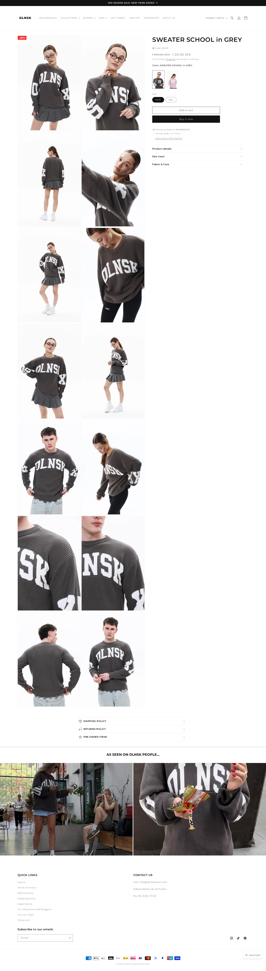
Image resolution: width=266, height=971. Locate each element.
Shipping (170, 59)
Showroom (24, 920)
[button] (70, 18)
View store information (168, 138)
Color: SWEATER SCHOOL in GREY (172, 65)
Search (22, 882)
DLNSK (127, 964)
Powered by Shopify (140, 964)
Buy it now (186, 119)
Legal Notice (25, 904)
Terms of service (27, 887)
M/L (171, 99)
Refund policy (25, 893)
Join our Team (26, 914)
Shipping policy (27, 898)
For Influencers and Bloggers (35, 909)
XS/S (158, 99)
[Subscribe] (69, 938)
